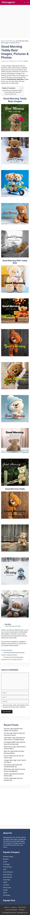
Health (5, 882)
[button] (24, 2)
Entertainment (7, 867)
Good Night (6, 879)
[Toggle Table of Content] (20, 88)
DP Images (6, 864)
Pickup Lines (7, 887)
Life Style (6, 885)
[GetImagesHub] (8, 2)
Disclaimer (22, 909)
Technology (6, 895)
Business (6, 859)
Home (3, 41)
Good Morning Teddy (11, 94)
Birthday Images (8, 856)
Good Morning (10, 41)
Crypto (5, 861)
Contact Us (14, 907)
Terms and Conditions (11, 909)
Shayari (5, 890)
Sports (5, 892)
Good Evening (7, 874)
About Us (6, 907)
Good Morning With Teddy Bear (13, 92)
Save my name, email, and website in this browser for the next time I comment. (16, 706)
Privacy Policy (22, 907)
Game (5, 869)
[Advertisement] (15, 20)
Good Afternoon (8, 872)
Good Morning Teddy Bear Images (12, 90)
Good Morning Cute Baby (13, 626)
